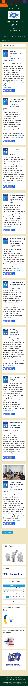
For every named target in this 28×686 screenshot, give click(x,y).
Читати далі (7, 87)
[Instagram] (15, 8)
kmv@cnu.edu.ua (12, 31)
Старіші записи (7, 532)
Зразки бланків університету (17, 679)
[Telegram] (18, 8)
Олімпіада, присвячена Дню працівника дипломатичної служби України (12, 55)
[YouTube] (12, 8)
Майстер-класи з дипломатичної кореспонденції (16, 425)
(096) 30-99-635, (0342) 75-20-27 (15, 30)
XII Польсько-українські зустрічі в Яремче (17, 152)
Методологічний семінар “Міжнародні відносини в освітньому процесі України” (13, 486)
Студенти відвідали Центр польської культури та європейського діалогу (13, 104)
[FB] (9, 8)
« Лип (13, 602)
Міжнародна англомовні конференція (14, 332)
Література (6, 679)
